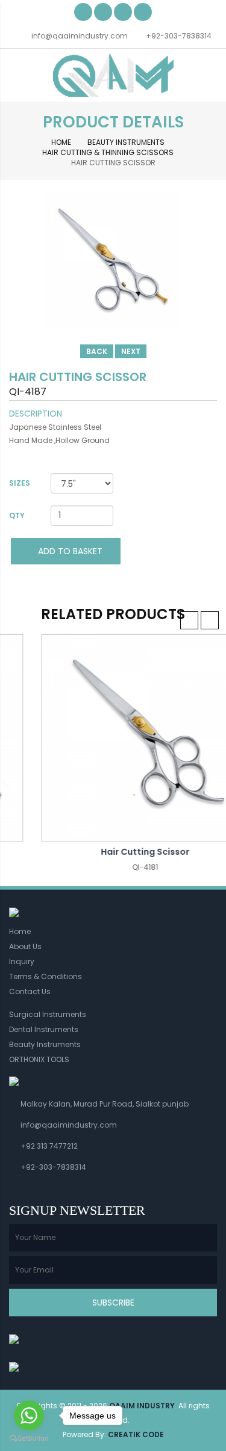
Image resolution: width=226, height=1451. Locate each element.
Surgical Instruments (47, 1014)
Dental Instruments (43, 1029)
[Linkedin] (123, 12)
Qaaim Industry (142, 1406)
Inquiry (21, 961)
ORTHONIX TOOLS (39, 1059)
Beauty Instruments (126, 142)
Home (61, 142)
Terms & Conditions (45, 976)
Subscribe (113, 1303)
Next (130, 351)
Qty (17, 515)
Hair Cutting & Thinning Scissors (108, 152)
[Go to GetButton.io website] (29, 1439)
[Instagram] (143, 12)
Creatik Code (136, 1434)
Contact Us (30, 991)
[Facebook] (83, 12)
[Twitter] (103, 12)
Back (96, 351)
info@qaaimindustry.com (79, 36)
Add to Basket (69, 551)
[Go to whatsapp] (29, 1416)
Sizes (19, 483)
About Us (25, 946)
